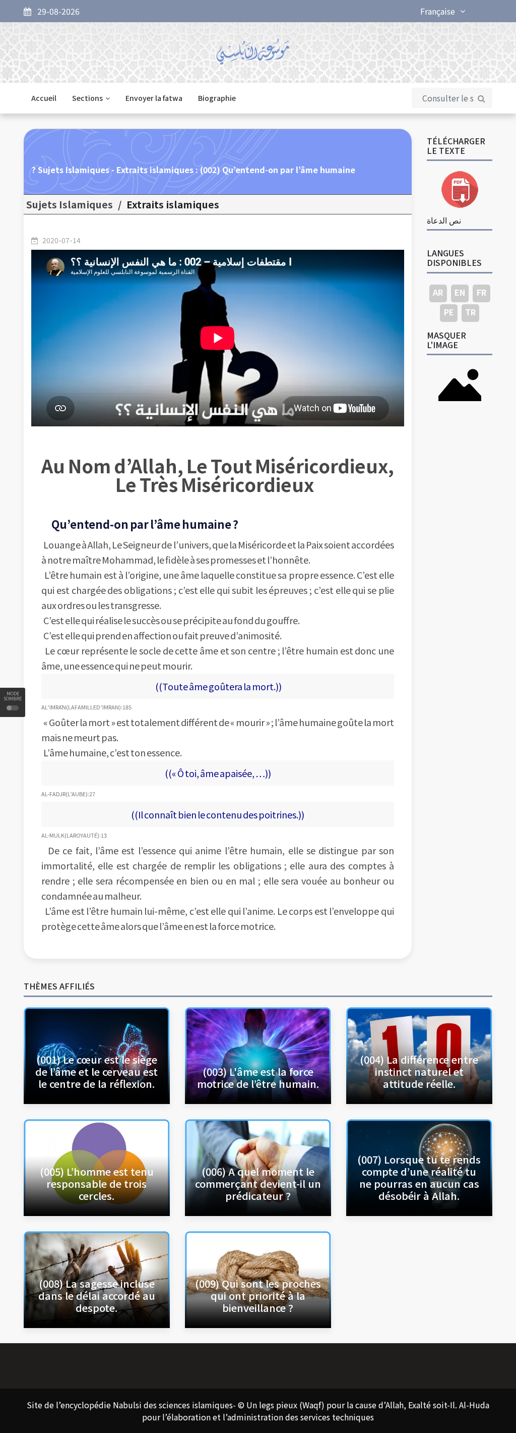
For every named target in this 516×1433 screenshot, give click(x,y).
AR (438, 292)
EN (460, 292)
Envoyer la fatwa (153, 98)
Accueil (43, 98)
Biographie (217, 98)
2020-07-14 (61, 240)
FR (481, 292)
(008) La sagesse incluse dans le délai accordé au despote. (96, 1295)
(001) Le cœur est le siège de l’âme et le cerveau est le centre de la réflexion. (96, 1071)
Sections (87, 98)
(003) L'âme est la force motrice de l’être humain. (258, 1077)
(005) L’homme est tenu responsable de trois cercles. (97, 1183)
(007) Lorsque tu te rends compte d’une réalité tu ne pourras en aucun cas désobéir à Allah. (419, 1177)
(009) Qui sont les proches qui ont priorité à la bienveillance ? (258, 1295)
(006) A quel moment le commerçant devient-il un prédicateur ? (258, 1183)
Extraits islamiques (172, 204)
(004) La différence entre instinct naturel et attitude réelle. (419, 1071)
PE (449, 312)
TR (470, 312)
